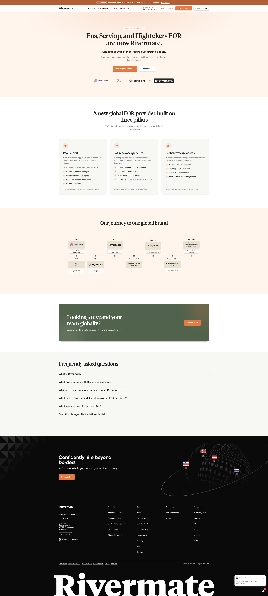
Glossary (197, 524)
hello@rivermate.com (67, 515)
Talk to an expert (182, 8)
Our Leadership (142, 529)
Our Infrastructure (143, 524)
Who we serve (103, 8)
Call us (65, 534)
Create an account (201, 8)
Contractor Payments (116, 518)
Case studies (199, 518)
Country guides (200, 513)
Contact (140, 552)
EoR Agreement (111, 564)
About (139, 513)
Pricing (115, 8)
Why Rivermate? (143, 518)
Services (90, 8)
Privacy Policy (87, 564)
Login (162, 8)
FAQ (196, 541)
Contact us (146, 69)
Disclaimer (63, 564)
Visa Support (113, 529)
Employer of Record (115, 513)
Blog (196, 529)
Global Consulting (115, 535)
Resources (123, 8)
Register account (172, 513)
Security (140, 541)
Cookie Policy (98, 564)
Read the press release (123, 69)
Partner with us (142, 535)
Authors (197, 535)
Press (139, 546)
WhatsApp (146, 7)
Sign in (168, 518)
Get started (65, 477)
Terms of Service (74, 564)
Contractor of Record (116, 524)
